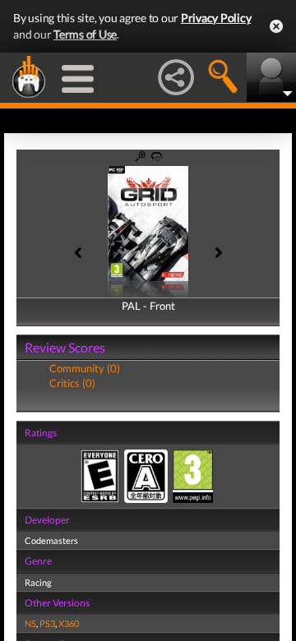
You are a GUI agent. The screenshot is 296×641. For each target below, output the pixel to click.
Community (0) (84, 368)
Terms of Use (85, 34)
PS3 (47, 623)
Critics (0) (72, 383)
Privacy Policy (216, 18)
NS (30, 623)
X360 (68, 623)
